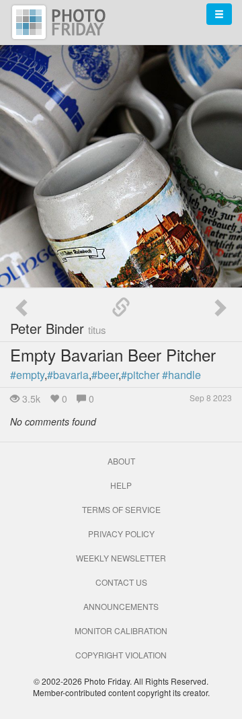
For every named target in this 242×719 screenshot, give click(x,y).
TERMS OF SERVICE (121, 509)
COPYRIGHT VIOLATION (121, 654)
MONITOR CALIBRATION (121, 630)
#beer (104, 374)
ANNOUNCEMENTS (121, 606)
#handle (181, 374)
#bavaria (68, 374)
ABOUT (121, 461)
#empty (27, 374)
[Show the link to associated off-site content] (121, 307)
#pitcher (140, 374)
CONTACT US (121, 582)
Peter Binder (58, 328)
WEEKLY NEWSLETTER (121, 557)
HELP (121, 485)
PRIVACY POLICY (121, 533)
